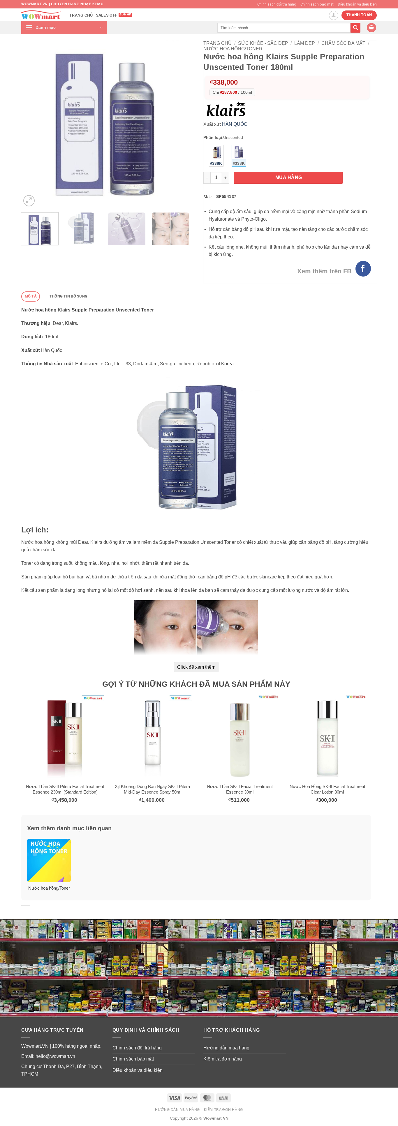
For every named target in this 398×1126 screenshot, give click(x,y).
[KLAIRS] (227, 108)
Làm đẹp (304, 43)
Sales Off (107, 15)
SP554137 (226, 196)
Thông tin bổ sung (68, 296)
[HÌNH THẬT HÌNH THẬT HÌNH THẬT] (105, 124)
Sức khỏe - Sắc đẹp (263, 43)
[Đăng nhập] (333, 15)
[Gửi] (355, 28)
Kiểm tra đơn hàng (222, 1058)
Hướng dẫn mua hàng (226, 1047)
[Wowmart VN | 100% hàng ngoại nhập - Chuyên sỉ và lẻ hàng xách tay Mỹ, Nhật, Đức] (41, 14)
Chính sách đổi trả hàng (276, 4)
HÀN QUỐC (234, 124)
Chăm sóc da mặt (343, 43)
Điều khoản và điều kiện (357, 4)
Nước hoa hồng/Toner (233, 48)
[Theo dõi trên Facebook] (363, 268)
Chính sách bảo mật (317, 4)
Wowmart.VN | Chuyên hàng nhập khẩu (62, 4)
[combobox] (284, 27)
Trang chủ (81, 15)
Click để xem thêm (196, 667)
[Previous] (32, 124)
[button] (64, 27)
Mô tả (31, 296)
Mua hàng (288, 177)
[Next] (178, 124)
